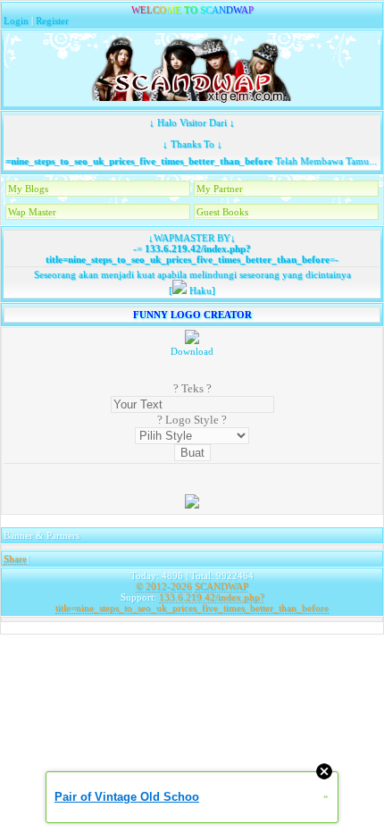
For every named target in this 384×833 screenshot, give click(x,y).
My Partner (219, 188)
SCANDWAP (221, 586)
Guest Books (222, 211)
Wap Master (32, 211)
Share (15, 558)
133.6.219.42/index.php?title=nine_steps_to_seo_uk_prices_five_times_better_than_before (188, 254)
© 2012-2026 (164, 586)
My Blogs (28, 188)
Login (16, 20)
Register (52, 20)
